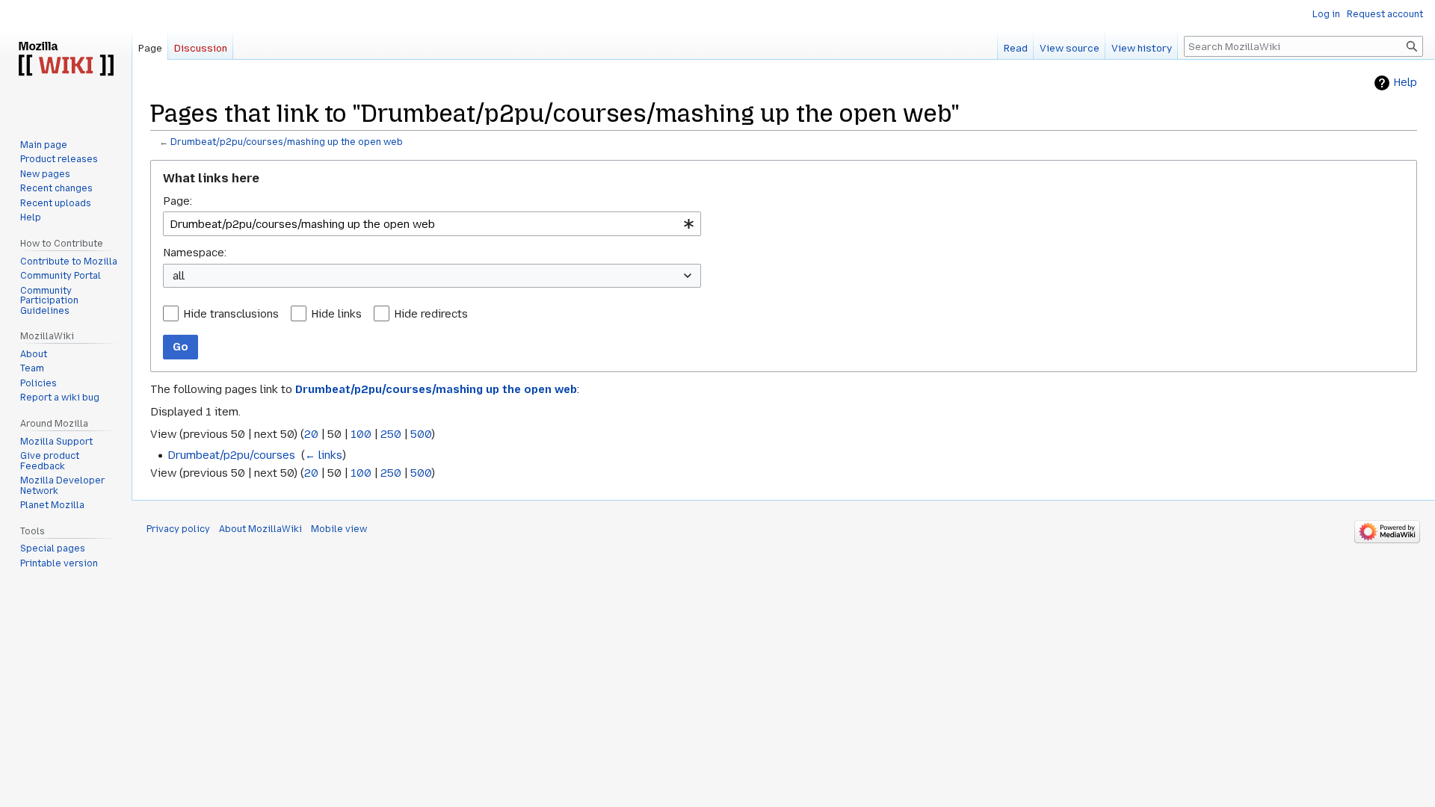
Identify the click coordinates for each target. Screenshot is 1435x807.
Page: (177, 201)
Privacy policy (178, 529)
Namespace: (194, 252)
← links (323, 455)
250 (390, 434)
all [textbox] (179, 275)
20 (311, 434)
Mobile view (339, 529)
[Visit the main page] (66, 60)
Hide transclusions (231, 314)
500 (420, 434)
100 (361, 434)
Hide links (336, 314)
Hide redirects (431, 314)
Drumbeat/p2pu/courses (231, 455)
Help (1405, 82)
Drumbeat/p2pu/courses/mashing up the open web (286, 142)
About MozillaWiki (260, 529)
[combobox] (432, 223)
